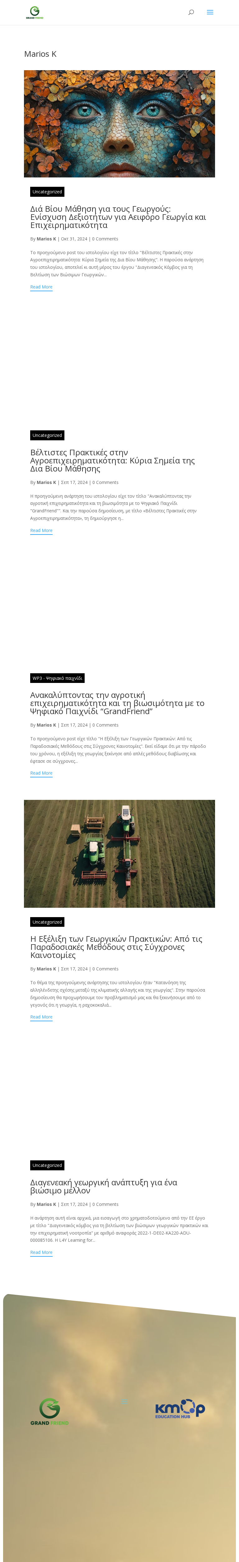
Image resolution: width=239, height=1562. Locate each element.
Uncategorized (47, 192)
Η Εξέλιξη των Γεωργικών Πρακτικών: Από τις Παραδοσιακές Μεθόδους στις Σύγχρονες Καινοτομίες (116, 946)
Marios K (46, 239)
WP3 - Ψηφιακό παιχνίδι (57, 678)
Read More (41, 287)
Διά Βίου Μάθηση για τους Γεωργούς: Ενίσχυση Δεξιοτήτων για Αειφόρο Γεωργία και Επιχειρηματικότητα (118, 216)
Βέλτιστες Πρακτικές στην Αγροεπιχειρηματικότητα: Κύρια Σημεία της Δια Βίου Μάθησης (112, 460)
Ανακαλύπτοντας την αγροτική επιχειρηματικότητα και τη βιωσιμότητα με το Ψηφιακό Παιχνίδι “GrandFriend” (117, 703)
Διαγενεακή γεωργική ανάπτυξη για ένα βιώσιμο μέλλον (103, 1186)
